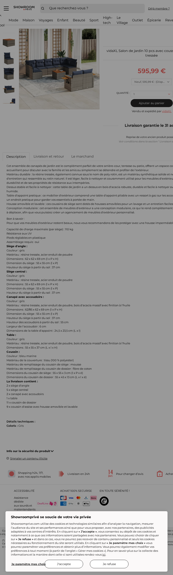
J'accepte (64, 564)
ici (103, 554)
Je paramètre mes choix (28, 564)
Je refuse (109, 564)
